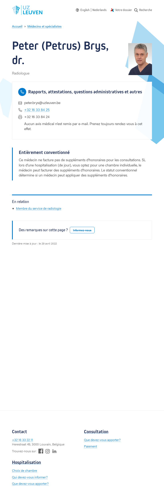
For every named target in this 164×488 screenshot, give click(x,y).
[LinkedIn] (54, 450)
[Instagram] (47, 451)
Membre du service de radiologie (38, 208)
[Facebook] (40, 450)
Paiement (90, 446)
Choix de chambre (24, 470)
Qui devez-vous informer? (30, 477)
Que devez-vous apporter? (102, 439)
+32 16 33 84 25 (37, 109)
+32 (15, 439)
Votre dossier (123, 10)
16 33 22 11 (25, 439)
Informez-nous (82, 230)
